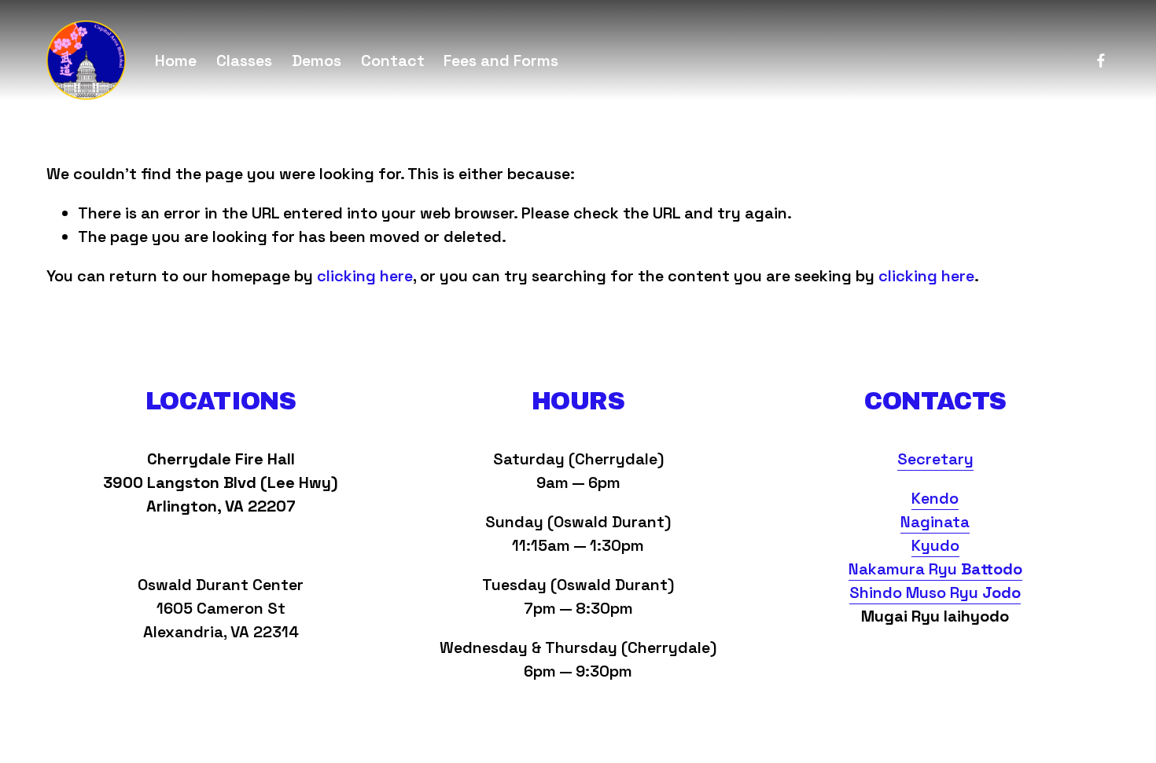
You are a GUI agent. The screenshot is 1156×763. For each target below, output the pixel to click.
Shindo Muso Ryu (935, 592)
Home (176, 60)
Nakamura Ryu (935, 569)
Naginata (935, 522)
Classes (244, 60)
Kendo (935, 498)
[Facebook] (1101, 60)
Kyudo (935, 545)
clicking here (365, 276)
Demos (316, 60)
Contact (393, 60)
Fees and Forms (501, 60)
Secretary (935, 459)
